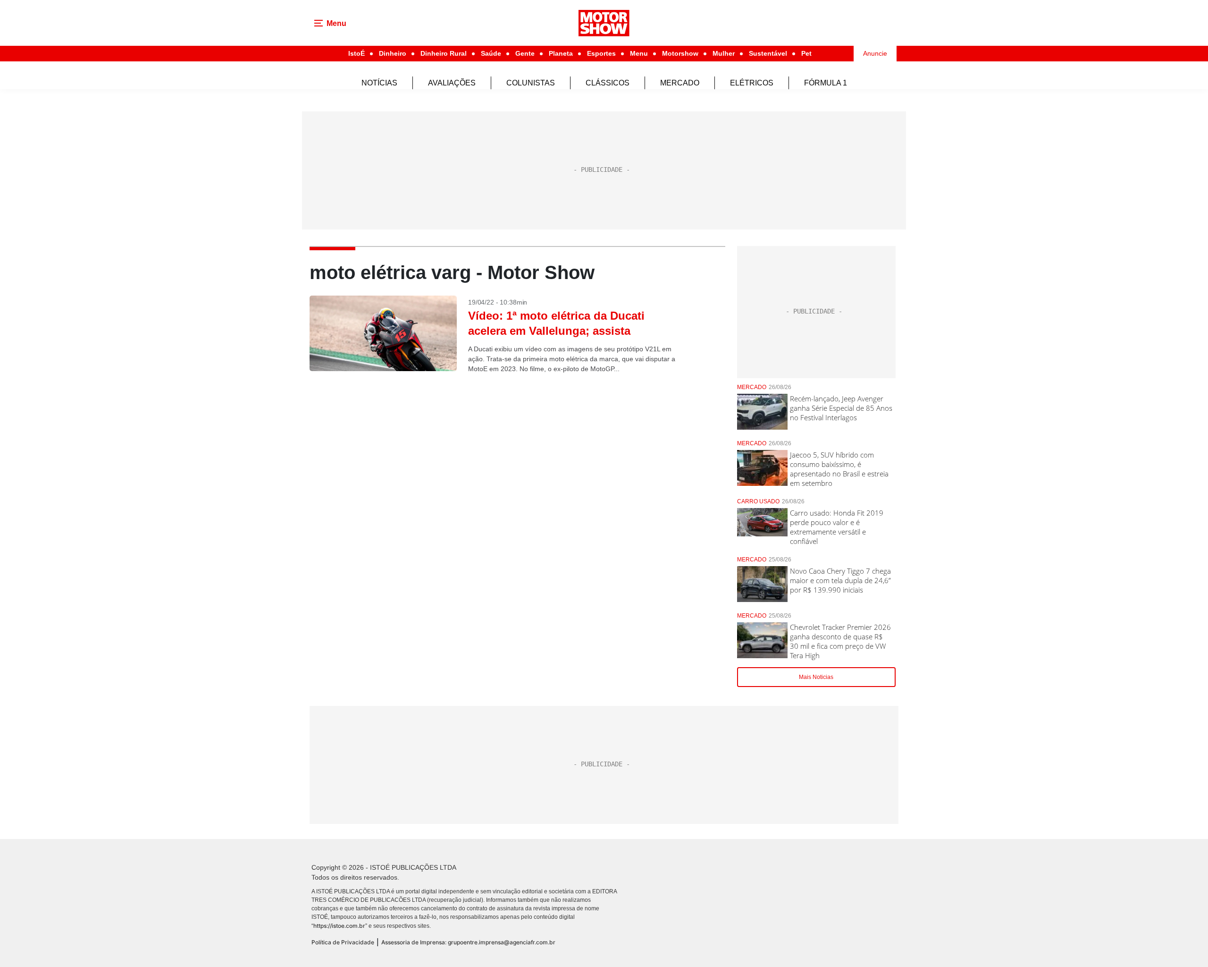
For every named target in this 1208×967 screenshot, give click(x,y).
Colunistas (530, 83)
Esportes (601, 53)
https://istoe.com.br (339, 925)
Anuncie (875, 53)
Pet (806, 53)
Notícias (379, 83)
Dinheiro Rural (443, 53)
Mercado (679, 83)
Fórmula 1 (825, 83)
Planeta (561, 53)
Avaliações (452, 83)
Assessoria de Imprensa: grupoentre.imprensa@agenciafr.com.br (468, 942)
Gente (525, 53)
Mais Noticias (816, 677)
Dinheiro (392, 53)
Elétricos (751, 83)
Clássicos (607, 83)
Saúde (491, 53)
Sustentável (768, 53)
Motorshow (680, 53)
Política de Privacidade (342, 942)
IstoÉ (356, 53)
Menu (639, 53)
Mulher (724, 53)
